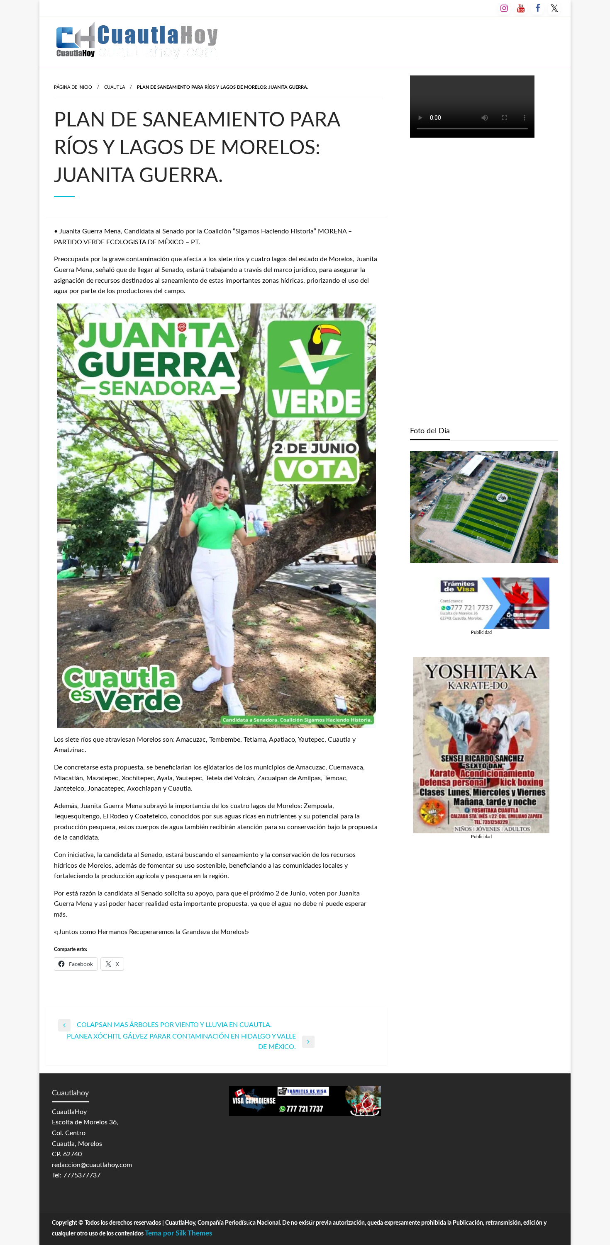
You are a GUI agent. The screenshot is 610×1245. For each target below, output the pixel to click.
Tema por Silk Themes (178, 1233)
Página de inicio (73, 87)
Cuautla (114, 87)
